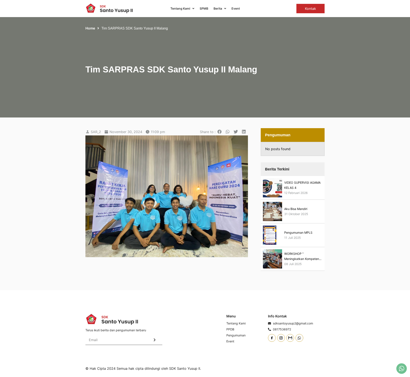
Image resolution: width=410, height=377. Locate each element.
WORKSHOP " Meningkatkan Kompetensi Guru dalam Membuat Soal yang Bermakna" (302, 256)
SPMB (204, 8)
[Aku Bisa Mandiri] (272, 211)
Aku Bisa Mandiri (295, 209)
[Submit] (154, 340)
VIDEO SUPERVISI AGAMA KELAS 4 (302, 185)
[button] (219, 131)
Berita (218, 8)
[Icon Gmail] (290, 338)
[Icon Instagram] (281, 338)
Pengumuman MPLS (298, 232)
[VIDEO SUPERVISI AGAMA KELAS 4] (272, 187)
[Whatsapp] (299, 338)
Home (90, 28)
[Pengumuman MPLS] (270, 235)
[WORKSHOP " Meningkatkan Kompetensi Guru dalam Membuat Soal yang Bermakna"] (272, 258)
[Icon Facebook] (272, 338)
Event (235, 8)
